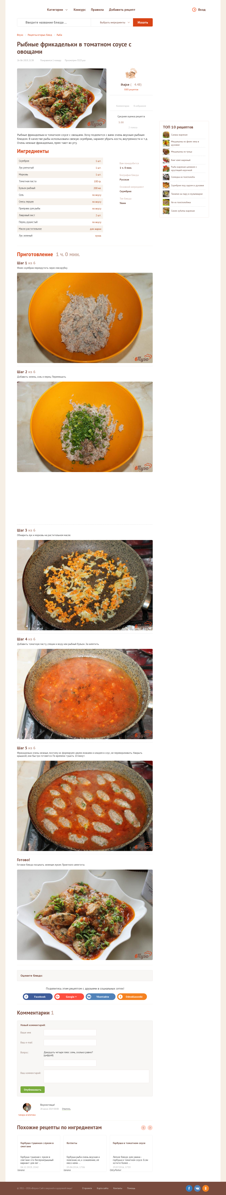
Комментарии (122, 106)
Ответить (66, 1109)
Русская (124, 179)
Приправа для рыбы (29, 208)
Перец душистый (28, 222)
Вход (202, 10)
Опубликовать (32, 1089)
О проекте (87, 1188)
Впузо (20, 34)
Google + (71, 996)
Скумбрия (24, 160)
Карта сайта (102, 1188)
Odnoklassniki (134, 996)
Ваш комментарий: (31, 1073)
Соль (21, 194)
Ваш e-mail (26, 1042)
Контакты (117, 1188)
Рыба (59, 34)
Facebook (39, 996)
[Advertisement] (85, 498)
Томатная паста (27, 181)
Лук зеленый (25, 235)
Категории (55, 9)
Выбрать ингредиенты (112, 22)
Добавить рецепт (122, 9)
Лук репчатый (26, 167)
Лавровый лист (27, 215)
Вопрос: (25, 1052)
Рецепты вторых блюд (40, 34)
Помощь (131, 1188)
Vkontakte (102, 996)
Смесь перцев (26, 201)
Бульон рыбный (27, 188)
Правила (97, 9)
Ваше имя (26, 1032)
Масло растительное (30, 228)
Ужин (123, 203)
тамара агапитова (27, 1114)
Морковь (23, 174)
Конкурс (80, 9)
